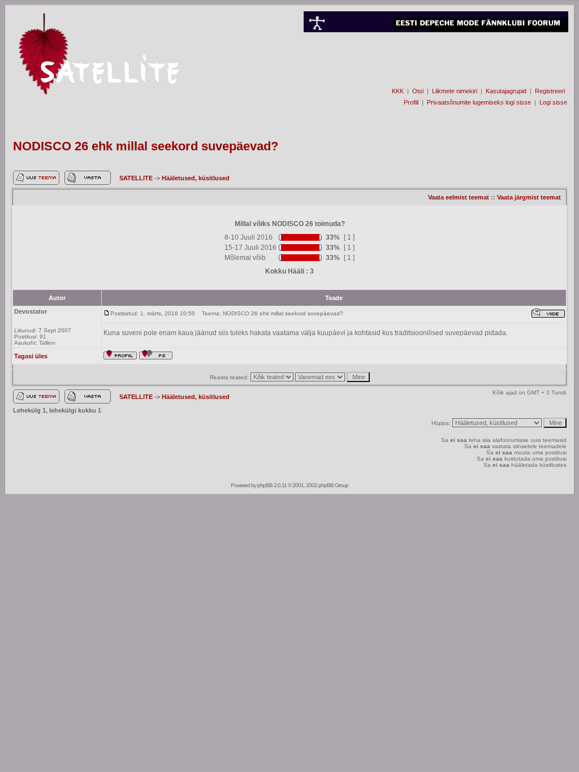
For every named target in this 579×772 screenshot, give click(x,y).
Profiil (411, 102)
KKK (398, 91)
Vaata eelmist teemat (458, 197)
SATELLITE (136, 178)
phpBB (265, 485)
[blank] (436, 71)
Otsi (418, 91)
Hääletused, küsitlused (196, 178)
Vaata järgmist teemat (529, 197)
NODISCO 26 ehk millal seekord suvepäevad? (145, 146)
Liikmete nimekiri (454, 91)
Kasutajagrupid (506, 91)
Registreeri (550, 91)
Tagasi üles (30, 356)
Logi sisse (553, 102)
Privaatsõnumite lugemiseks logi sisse (479, 102)
